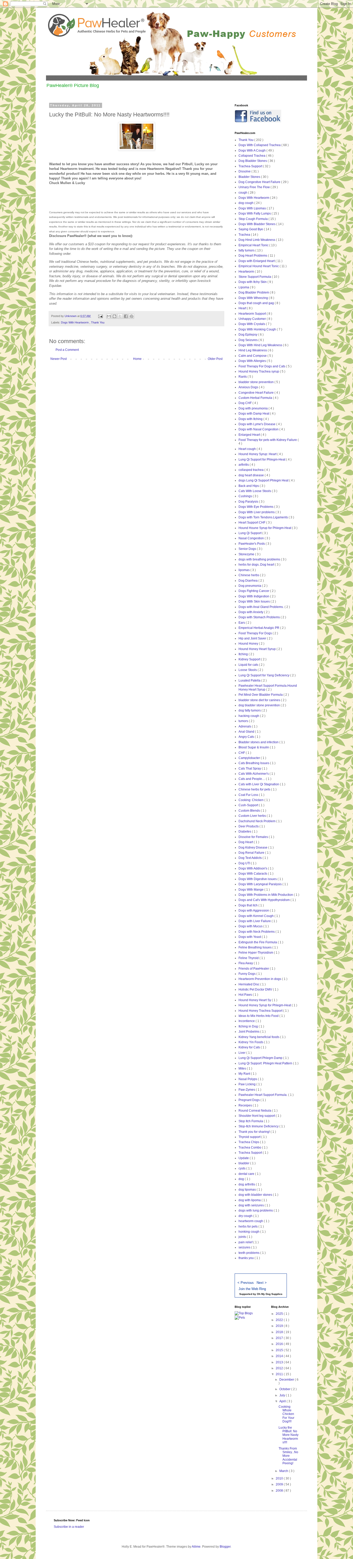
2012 (280, 1368)
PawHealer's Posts (252, 543)
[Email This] (108, 316)
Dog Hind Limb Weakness (257, 240)
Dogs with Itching (251, 419)
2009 (280, 1484)
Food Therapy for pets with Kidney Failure (268, 440)
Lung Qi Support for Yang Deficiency (264, 675)
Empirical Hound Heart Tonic (259, 266)
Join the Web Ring (252, 1289)
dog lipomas (248, 1189)
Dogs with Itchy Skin (253, 282)
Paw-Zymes (247, 1089)
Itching (244, 654)
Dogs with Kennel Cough (256, 916)
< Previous (245, 1283)
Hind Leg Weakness (253, 350)
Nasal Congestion (252, 538)
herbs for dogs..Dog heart (257, 564)
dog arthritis (247, 1184)
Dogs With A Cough (252, 150)
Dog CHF (245, 403)
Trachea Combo (250, 1147)
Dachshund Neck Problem (257, 821)
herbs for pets (248, 1226)
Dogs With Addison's (253, 868)
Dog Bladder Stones (253, 161)
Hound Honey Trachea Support (261, 1010)
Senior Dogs (248, 549)
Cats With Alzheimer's (254, 773)
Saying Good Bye (251, 229)
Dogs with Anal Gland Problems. (262, 607)
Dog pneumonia (250, 586)
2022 (280, 1320)
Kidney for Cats (250, 1047)
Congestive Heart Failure (256, 392)
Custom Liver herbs (253, 816)
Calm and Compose (253, 356)
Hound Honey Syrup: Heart (258, 454)
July (282, 1395)
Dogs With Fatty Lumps (255, 213)
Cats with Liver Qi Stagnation (259, 784)
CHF (242, 753)
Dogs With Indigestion (254, 596)
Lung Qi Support (250, 533)
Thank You (97, 322)
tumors (244, 721)
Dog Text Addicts (251, 858)
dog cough (246, 203)
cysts (242, 1168)
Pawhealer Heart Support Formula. (263, 1095)
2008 (280, 1490)
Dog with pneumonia (253, 408)
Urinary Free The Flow (255, 187)
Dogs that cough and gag (257, 303)
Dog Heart (246, 842)
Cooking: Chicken (251, 800)
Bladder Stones (250, 177)
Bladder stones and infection (259, 742)
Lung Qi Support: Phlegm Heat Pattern (266, 1063)
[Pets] (240, 1317)
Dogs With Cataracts (253, 873)
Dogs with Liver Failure (255, 921)
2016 (280, 1344)
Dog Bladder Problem (254, 292)
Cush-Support (249, 805)
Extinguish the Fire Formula (258, 942)
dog (242, 1179)
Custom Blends (250, 810)
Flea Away (246, 963)
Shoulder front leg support (257, 1116)
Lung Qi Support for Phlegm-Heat (262, 459)
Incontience (247, 1021)
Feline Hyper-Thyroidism (256, 952)
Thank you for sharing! (255, 1132)
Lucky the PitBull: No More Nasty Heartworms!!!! (288, 1435)
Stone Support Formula (255, 277)
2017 (280, 1338)
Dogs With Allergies (253, 361)
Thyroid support (250, 1137)
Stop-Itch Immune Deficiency (259, 1126)
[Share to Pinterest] (131, 316)
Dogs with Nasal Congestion (259, 429)
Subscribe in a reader (69, 1527)
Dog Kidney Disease (253, 847)
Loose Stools (248, 670)
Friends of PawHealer (254, 968)
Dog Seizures (248, 340)
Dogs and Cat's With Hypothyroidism (264, 900)
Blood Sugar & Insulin (254, 747)
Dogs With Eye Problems (256, 507)
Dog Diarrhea (248, 580)
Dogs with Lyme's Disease (257, 424)
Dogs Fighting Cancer (254, 591)
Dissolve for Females (254, 837)
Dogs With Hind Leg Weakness (261, 345)
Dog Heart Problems (253, 255)
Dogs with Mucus (251, 926)
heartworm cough (251, 1221)
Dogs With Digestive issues (258, 879)
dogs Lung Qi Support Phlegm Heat (264, 480)
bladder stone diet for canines (260, 700)
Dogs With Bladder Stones (257, 224)
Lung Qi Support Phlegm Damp (261, 1058)
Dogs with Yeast (250, 937)
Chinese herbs (249, 575)
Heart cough (248, 449)
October (285, 1389)
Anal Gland (247, 731)
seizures (245, 1247)
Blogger (225, 1546)
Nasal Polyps (248, 1079)
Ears (242, 622)
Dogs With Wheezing (254, 298)
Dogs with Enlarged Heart (257, 261)
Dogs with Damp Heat (254, 413)
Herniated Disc (249, 984)
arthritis (244, 464)
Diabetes (245, 831)
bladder (244, 1163)
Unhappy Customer (253, 319)
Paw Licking (247, 1084)
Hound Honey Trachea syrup (259, 371)
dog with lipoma (250, 1200)
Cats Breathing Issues (254, 763)
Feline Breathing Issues (255, 947)
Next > (262, 1283)
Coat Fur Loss (249, 795)
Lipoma (244, 287)
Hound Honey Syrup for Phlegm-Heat (265, 1005)
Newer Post (58, 359)
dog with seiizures (252, 1205)
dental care (247, 1174)
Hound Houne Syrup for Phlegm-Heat (265, 528)
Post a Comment (67, 350)
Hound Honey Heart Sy (255, 1000)
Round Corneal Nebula (255, 1110)
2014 (280, 1356)
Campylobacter (250, 758)
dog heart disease (252, 475)
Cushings (246, 496)
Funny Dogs (247, 974)
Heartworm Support (253, 313)
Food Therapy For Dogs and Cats (262, 366)
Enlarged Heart (250, 435)
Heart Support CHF (252, 522)
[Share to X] (120, 316)
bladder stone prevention (256, 382)
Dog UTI (245, 863)
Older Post (215, 359)
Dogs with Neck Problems (257, 931)
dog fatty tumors (250, 710)
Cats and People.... (252, 779)
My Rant (245, 1073)
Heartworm (247, 271)
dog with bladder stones (256, 1195)
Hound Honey (249, 643)
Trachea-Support (251, 166)
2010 (280, 1478)
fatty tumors (247, 250)
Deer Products (249, 826)
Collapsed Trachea (252, 155)
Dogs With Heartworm (75, 322)
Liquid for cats (249, 665)
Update (244, 1158)
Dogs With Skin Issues (255, 601)
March (284, 1471)
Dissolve (245, 171)
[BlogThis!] (114, 316)
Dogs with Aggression (254, 910)
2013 (280, 1362)
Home (137, 359)
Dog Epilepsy (248, 334)
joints (243, 1237)
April (283, 1401)
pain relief (246, 1242)
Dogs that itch (248, 905)
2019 (280, 1326)
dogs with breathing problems (260, 559)
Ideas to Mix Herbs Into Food (259, 1016)
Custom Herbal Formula (256, 398)
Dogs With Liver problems (257, 512)
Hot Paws (246, 994)
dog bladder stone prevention (260, 705)
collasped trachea (251, 470)
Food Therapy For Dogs (256, 633)
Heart (243, 308)
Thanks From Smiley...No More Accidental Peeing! (288, 1456)
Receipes (246, 1105)
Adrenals (245, 726)
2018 (280, 1332)
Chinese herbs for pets (255, 789)
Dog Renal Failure (252, 852)
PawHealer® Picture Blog (73, 85)
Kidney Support (250, 659)
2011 (280, 1374)
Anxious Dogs (249, 387)
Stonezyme (247, 554)
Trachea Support (251, 1152)
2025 (280, 1314)
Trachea (245, 234)
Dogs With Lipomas (253, 208)
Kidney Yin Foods (251, 1042)
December (287, 1379)
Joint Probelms (249, 1031)
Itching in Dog (249, 1026)
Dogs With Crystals (252, 324)
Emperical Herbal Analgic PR (259, 628)
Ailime (196, 1546)
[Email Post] (100, 316)
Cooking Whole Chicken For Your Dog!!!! (286, 1414)
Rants (243, 376)
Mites (243, 1068)
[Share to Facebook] (125, 316)
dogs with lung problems (256, 1210)
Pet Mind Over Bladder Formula (261, 695)
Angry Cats (247, 737)
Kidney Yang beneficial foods (259, 1037)
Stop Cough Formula (253, 219)
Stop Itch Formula (251, 1121)
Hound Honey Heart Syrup (258, 649)
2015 (280, 1350)
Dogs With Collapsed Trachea (260, 145)
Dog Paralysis (249, 501)
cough (243, 192)
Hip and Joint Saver (253, 638)
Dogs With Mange (251, 889)
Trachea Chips (249, 1142)
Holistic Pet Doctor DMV (256, 989)
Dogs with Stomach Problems (260, 617)
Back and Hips (249, 486)
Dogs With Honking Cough (258, 329)
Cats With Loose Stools (255, 491)
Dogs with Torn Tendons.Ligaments (264, 517)
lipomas (244, 570)
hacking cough (249, 716)
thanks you (247, 1258)
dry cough (246, 1216)
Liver (242, 1053)
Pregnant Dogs (249, 1100)
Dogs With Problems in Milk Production (266, 895)
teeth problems (249, 1253)
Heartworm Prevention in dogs (260, 979)
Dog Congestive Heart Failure (260, 182)
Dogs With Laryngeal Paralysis (260, 884)
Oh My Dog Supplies (269, 1294)
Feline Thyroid (249, 958)
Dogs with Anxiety (251, 612)
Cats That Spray (250, 768)
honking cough (249, 1231)
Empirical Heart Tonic (254, 245)
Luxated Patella (250, 680)
